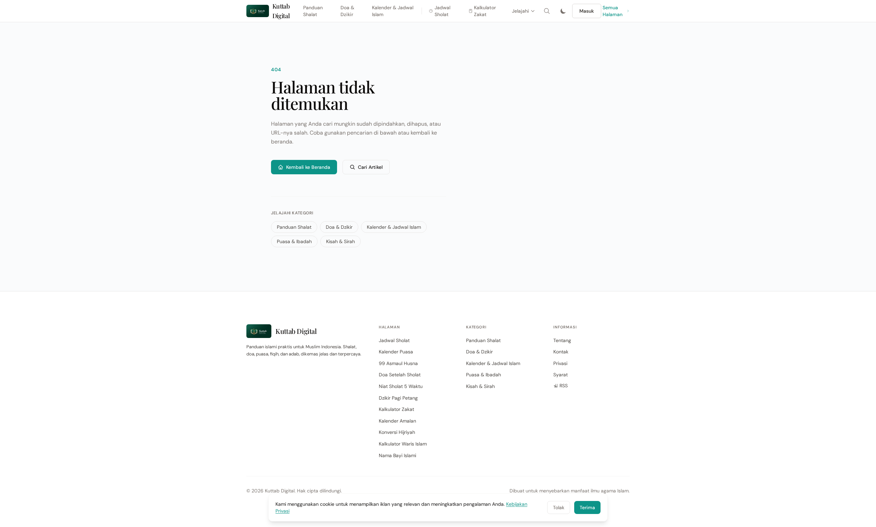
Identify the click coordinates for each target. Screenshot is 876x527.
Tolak (558, 507)
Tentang (562, 340)
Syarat (560, 375)
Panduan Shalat (313, 10)
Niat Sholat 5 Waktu (401, 386)
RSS (563, 385)
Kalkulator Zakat (485, 10)
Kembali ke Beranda (308, 167)
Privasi (560, 363)
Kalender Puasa (396, 352)
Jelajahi (520, 11)
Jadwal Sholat (442, 10)
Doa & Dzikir (347, 10)
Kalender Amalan (397, 421)
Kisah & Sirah (340, 241)
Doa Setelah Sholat (400, 375)
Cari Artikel (370, 167)
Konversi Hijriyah (397, 432)
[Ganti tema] (563, 11)
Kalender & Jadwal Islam (392, 10)
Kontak (560, 352)
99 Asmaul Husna (398, 363)
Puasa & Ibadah (294, 241)
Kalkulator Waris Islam (403, 444)
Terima (587, 507)
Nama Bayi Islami (397, 455)
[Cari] (546, 11)
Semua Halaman (612, 10)
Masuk (586, 11)
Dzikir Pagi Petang (398, 398)
